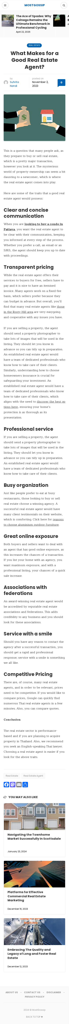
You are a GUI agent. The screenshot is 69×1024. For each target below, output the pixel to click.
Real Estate (34, 45)
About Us (12, 992)
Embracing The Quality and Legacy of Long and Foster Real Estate (32, 954)
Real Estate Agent (33, 775)
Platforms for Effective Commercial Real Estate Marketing (27, 896)
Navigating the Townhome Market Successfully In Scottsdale (34, 837)
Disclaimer (54, 992)
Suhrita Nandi (14, 84)
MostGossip (38, 1009)
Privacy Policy (34, 996)
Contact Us (32, 992)
